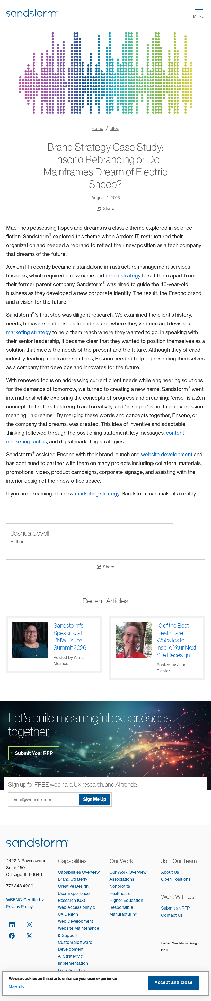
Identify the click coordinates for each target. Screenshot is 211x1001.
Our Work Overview (128, 872)
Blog (114, 128)
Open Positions (175, 879)
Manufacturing (123, 914)
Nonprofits (119, 886)
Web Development (75, 921)
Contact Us (172, 915)
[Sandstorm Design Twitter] (29, 935)
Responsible (121, 907)
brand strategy (124, 275)
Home (97, 128)
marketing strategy (28, 332)
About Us (170, 872)
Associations (121, 879)
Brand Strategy (72, 879)
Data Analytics (72, 970)
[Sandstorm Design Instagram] (29, 924)
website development (166, 454)
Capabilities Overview (79, 872)
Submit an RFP (175, 908)
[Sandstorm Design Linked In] (11, 924)
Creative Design (73, 886)
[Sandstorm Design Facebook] (11, 935)
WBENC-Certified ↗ (25, 899)
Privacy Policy (19, 906)
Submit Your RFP (34, 753)
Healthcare (119, 893)
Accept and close (173, 982)
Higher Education (126, 900)
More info (16, 986)
